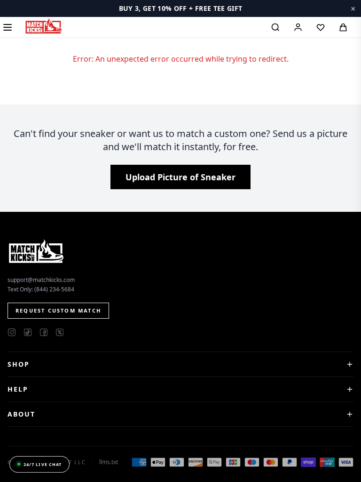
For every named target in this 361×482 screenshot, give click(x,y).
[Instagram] (12, 332)
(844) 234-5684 (54, 289)
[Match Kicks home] (43, 25)
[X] (59, 332)
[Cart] (343, 27)
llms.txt (108, 462)
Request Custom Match (58, 310)
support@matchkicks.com (41, 280)
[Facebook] (43, 332)
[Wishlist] (320, 27)
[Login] (298, 27)
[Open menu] (7, 27)
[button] (180, 8)
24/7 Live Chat (43, 464)
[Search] (275, 27)
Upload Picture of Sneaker (180, 177)
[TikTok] (28, 332)
